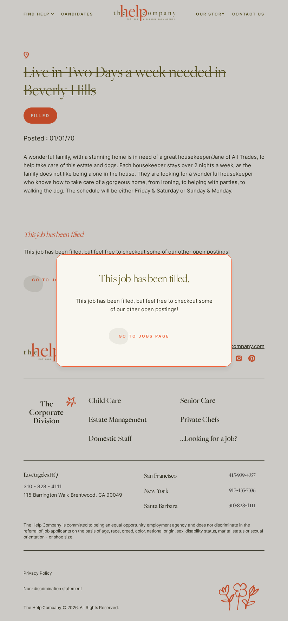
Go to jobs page (144, 336)
